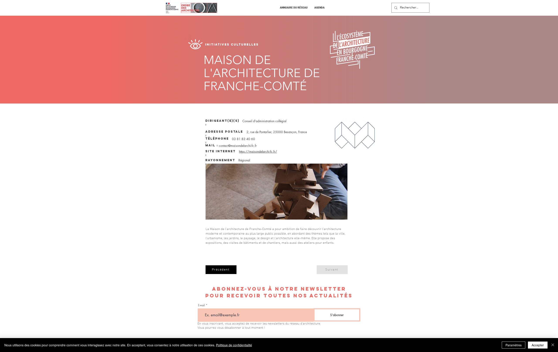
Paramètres (513, 345)
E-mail (201, 305)
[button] (293, 7)
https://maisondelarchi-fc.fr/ (258, 151)
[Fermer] (552, 345)
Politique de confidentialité (234, 345)
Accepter (538, 345)
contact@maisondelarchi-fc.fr (238, 146)
